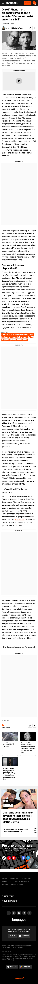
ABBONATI (27, 3)
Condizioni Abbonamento (21, 881)
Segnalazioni (14, 878)
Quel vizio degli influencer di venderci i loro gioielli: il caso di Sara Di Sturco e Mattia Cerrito (18, 817)
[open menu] (2, 3)
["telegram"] (28, 858)
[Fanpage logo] (12, 3)
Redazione (5, 885)
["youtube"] (14, 858)
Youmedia (5, 878)
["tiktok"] (4, 858)
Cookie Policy (6, 881)
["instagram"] (9, 858)
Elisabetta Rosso (17, 28)
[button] (34, 28)
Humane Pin (19, 519)
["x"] (18, 858)
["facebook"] (23, 858)
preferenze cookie (17, 885)
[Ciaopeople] (19, 978)
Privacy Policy (26, 878)
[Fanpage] (19, 919)
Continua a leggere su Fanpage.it (19, 647)
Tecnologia (5, 720)
